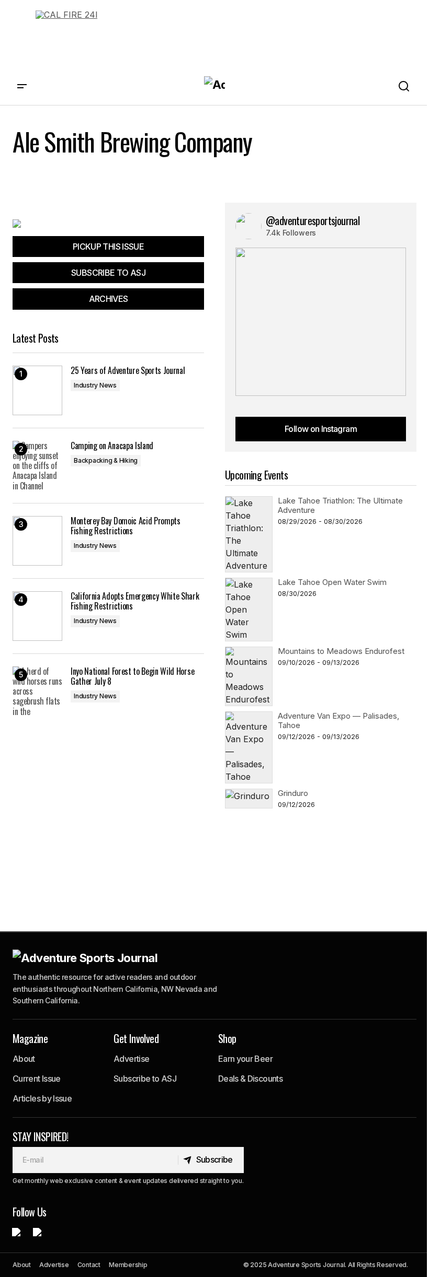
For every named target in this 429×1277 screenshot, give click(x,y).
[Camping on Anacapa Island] (37, 465)
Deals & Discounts (250, 1078)
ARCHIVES (108, 299)
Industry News (95, 385)
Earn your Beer (245, 1058)
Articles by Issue (42, 1098)
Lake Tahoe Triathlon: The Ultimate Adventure (340, 505)
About (24, 1058)
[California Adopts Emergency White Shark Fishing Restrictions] (37, 616)
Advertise (131, 1058)
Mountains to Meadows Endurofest (341, 651)
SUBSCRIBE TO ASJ (108, 272)
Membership (128, 1265)
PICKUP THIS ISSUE (108, 246)
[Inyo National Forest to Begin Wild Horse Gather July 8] (37, 691)
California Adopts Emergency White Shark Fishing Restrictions (135, 601)
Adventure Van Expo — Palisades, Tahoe (338, 720)
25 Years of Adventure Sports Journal (128, 371)
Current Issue (37, 1078)
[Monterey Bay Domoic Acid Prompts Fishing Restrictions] (37, 541)
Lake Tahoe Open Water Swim (332, 582)
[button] (22, 86)
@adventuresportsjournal (312, 220)
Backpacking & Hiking (106, 460)
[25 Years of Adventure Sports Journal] (37, 390)
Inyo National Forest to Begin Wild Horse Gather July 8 (132, 676)
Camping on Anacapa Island (112, 446)
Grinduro (293, 793)
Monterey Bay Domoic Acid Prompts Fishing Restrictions (125, 526)
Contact (88, 1265)
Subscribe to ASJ (145, 1078)
